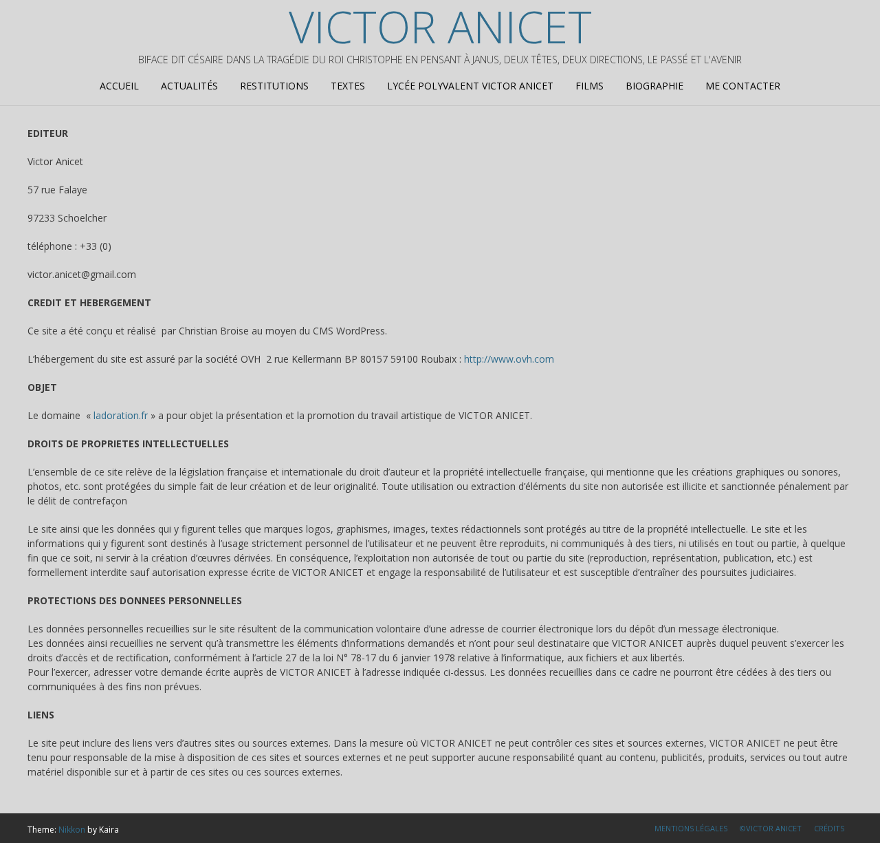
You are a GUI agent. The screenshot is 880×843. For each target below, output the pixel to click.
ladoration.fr (121, 415)
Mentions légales (690, 828)
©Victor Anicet (771, 828)
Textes (348, 85)
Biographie (654, 85)
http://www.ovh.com (509, 358)
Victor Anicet (440, 27)
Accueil (119, 85)
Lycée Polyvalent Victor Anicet (470, 85)
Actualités (189, 85)
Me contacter (742, 85)
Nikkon (71, 829)
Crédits (829, 828)
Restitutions (274, 85)
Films (589, 85)
